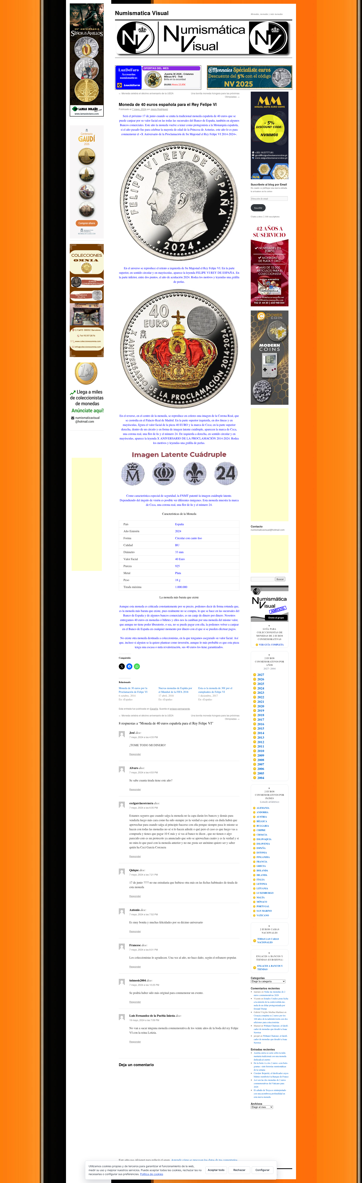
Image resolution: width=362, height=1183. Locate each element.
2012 (258, 742)
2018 (258, 715)
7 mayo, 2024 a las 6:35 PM (143, 807)
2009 (258, 755)
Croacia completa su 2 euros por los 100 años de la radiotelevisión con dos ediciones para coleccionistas (271, 1019)
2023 (258, 692)
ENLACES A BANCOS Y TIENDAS (268, 967)
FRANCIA (260, 861)
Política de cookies (151, 1174)
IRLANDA (260, 875)
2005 (258, 773)
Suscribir (258, 207)
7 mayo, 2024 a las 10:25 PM (144, 984)
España (154, 708)
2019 (258, 710)
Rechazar (239, 1169)
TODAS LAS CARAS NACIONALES (266, 940)
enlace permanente (180, 708)
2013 (258, 737)
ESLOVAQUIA (262, 839)
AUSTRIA (260, 816)
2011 (258, 746)
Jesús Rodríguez (159, 109)
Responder (135, 754)
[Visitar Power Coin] (269, 358)
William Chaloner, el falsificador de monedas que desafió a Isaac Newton (271, 1029)
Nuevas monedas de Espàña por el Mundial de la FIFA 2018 (175, 690)
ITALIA (259, 879)
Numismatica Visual (142, 13)
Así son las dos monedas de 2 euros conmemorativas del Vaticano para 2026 (270, 1083)
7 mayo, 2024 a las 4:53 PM (143, 772)
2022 (258, 697)
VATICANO (261, 915)
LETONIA (260, 884)
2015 (258, 728)
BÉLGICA (260, 821)
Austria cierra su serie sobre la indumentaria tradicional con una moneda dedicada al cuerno (270, 1056)
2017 (258, 719)
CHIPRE (259, 830)
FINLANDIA (261, 857)
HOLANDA (260, 870)
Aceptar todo (216, 1169)
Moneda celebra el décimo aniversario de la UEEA (146, 93)
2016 (258, 724)
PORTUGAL (261, 906)
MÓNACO (260, 901)
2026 (258, 679)
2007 (258, 764)
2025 (258, 683)
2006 (258, 768)
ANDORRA (261, 812)
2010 (258, 750)
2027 (258, 674)
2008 (258, 759)
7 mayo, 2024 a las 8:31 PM (143, 949)
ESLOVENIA (261, 843)
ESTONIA (260, 852)
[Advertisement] (87, 514)
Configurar (262, 1169)
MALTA (259, 897)
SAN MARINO (262, 910)
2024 (258, 688)
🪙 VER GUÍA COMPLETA (269, 644)
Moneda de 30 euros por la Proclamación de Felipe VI (133, 690)
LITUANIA (260, 888)
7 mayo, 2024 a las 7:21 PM (143, 874)
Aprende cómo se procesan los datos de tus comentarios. (204, 1160)
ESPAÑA (259, 848)
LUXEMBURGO (263, 893)
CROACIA (260, 834)
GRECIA (259, 866)
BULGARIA (261, 825)
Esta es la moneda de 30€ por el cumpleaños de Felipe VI (215, 690)
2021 (258, 701)
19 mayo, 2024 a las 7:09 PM (144, 1020)
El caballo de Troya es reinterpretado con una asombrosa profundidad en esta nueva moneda (270, 1093)
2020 (258, 706)
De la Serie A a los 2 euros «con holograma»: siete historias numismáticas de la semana (271, 1066)
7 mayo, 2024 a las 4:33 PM (143, 737)
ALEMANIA (261, 808)
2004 (258, 777)
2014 (258, 733)
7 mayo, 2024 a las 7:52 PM (143, 914)
